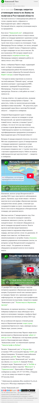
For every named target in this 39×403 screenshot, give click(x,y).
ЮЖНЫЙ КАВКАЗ (8, 4)
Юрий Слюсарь (6, 74)
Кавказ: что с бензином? (6, 6)
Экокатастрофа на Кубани (19, 6)
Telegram (25, 349)
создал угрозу (27, 323)
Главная (36, 1)
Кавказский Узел (11, 1)
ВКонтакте (29, 367)
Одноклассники (7, 369)
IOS (14, 357)
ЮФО (14, 4)
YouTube (32, 364)
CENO (31, 352)
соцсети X (16, 362)
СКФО (2, 4)
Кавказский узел (15, 33)
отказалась (33, 238)
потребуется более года (20, 55)
